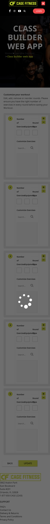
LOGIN (39, 11)
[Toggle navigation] (43, 3)
